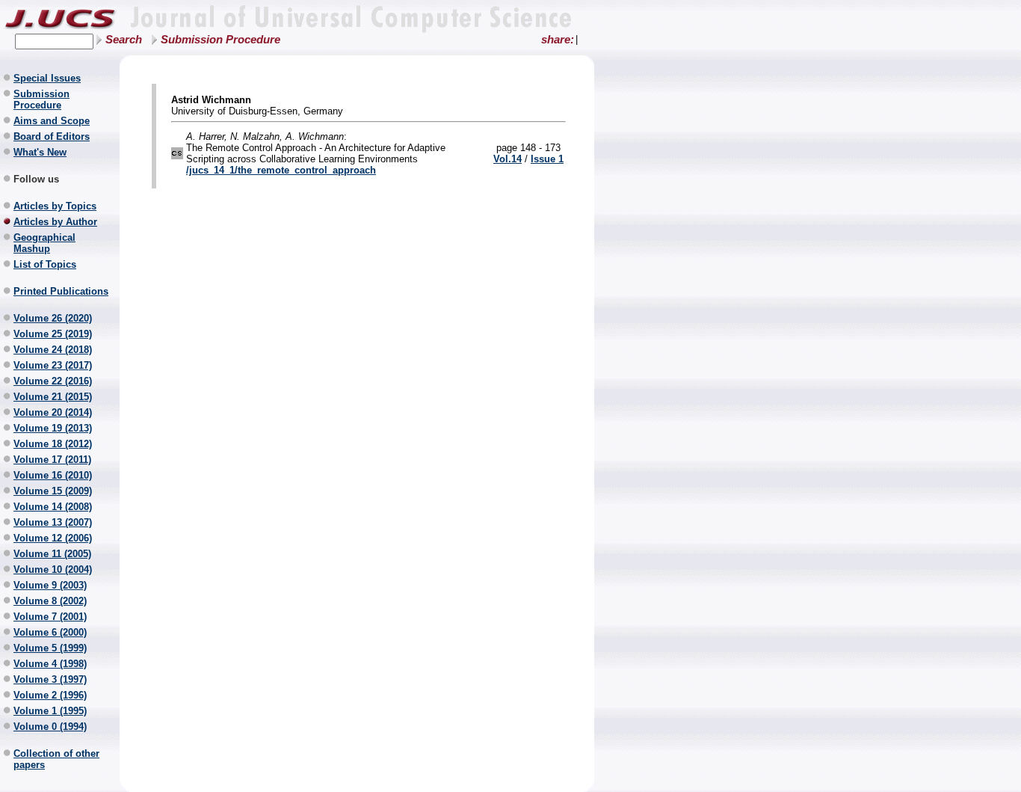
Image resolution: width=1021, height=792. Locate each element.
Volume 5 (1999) (50, 648)
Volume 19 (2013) (52, 428)
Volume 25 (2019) (52, 334)
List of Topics (44, 264)
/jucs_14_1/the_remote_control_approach (281, 170)
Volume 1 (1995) (50, 710)
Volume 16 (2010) (52, 475)
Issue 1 (547, 159)
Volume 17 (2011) (52, 459)
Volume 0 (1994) (50, 726)
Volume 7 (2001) (50, 616)
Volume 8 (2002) (50, 601)
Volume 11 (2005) (52, 553)
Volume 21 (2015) (52, 396)
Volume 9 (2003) (50, 585)
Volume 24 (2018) (52, 349)
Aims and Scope (51, 120)
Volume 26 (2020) (52, 318)
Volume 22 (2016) (52, 381)
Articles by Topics (54, 206)
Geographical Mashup (44, 243)
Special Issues (47, 78)
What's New (40, 152)
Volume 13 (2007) (52, 522)
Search (123, 40)
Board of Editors (51, 136)
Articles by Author (55, 221)
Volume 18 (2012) (52, 443)
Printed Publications (60, 291)
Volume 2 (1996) (50, 695)
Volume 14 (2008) (52, 506)
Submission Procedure (220, 40)
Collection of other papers (56, 759)
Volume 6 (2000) (50, 632)
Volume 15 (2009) (52, 491)
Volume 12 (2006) (52, 538)
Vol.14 (507, 159)
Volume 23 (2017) (52, 365)
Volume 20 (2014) (52, 412)
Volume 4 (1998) (50, 663)
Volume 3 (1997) (50, 679)
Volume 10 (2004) (52, 569)
